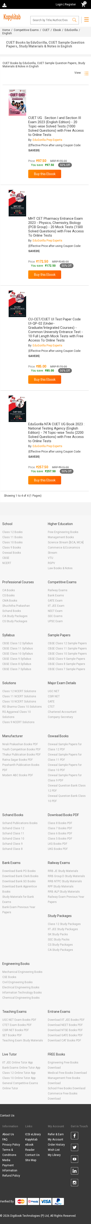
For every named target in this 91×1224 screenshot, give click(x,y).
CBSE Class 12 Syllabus (17, 643)
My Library (54, 1155)
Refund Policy (11, 1175)
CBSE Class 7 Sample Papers (66, 669)
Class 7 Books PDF (60, 828)
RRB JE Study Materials (63, 871)
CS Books (8, 595)
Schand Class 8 (12, 849)
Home (6, 30)
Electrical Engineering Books (20, 987)
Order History (56, 1144)
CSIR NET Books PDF (15, 1030)
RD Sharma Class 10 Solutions (22, 706)
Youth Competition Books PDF (21, 749)
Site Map (30, 1160)
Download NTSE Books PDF (65, 1030)
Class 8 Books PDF (60, 823)
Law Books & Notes (60, 568)
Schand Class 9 (12, 843)
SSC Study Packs (59, 939)
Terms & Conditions (9, 1152)
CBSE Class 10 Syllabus (17, 653)
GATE (51, 701)
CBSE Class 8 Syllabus (16, 664)
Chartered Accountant (62, 712)
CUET (45, 30)
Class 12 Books (12, 532)
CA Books (8, 590)
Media (6, 1160)
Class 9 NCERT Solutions (18, 722)
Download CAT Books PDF (64, 1040)
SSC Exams (55, 616)
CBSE (5, 558)
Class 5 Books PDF (60, 838)
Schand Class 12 (13, 828)
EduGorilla (71, 30)
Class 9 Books (11, 547)
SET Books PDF (12, 1035)
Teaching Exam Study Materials (22, 1040)
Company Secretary (60, 717)
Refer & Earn (56, 1134)
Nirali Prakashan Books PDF (20, 744)
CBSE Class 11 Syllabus (17, 648)
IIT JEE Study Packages (63, 929)
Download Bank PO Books (19, 871)
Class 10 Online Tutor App (18, 1078)
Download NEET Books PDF (65, 1025)
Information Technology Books (22, 992)
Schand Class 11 (13, 833)
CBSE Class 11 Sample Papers (67, 648)
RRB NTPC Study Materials (65, 881)
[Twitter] (74, 1148)
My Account (55, 1139)
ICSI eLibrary (33, 1134)
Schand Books (11, 611)
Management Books (61, 537)
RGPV (51, 563)
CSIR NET (54, 696)
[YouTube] (74, 1160)
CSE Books (9, 977)
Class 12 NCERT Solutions (19, 691)
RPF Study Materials (61, 886)
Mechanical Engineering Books (22, 972)
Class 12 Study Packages (64, 924)
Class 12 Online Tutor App (18, 1072)
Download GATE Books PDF (65, 1035)
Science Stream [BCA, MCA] (66, 542)
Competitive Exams (26, 30)
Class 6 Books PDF (60, 833)
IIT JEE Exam (56, 605)
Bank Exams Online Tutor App (21, 1067)
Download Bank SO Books (19, 881)
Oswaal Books (11, 552)
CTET (51, 706)
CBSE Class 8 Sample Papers (66, 664)
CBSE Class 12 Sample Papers (67, 643)
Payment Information (9, 1168)
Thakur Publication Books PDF (21, 754)
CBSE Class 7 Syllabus (16, 669)
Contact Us (7, 1115)
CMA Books (9, 600)
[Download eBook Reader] (4, 4)
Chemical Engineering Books (21, 997)
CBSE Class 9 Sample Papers (66, 658)
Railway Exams (57, 590)
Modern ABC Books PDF (17, 775)
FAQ (4, 1139)
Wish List (54, 1149)
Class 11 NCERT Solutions (19, 696)
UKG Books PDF (58, 849)
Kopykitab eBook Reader (31, 1144)
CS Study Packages (14, 621)
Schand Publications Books (20, 823)
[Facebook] (74, 1136)
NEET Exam (55, 611)
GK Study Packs (58, 934)
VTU (50, 558)
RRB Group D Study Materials (66, 876)
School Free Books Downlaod (66, 1088)
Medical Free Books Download (67, 1072)
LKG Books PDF (57, 843)
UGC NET (53, 691)
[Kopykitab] (11, 16)
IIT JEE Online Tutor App (17, 1062)
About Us (8, 1134)
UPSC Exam (55, 621)
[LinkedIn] (74, 1171)
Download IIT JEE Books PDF (66, 1019)
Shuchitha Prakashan (16, 605)
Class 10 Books (12, 542)
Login (59, 4)
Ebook (57, 30)
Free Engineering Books (63, 532)
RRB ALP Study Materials (64, 891)
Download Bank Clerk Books (20, 876)
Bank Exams (56, 595)
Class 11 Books (12, 537)
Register (70, 4)
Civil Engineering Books (17, 982)
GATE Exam (55, 600)
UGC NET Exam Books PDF (19, 1019)
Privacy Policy (11, 1144)
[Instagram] (74, 1183)
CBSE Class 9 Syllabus (16, 658)
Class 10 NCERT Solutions (19, 701)
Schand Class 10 (13, 838)
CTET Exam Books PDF (17, 1025)
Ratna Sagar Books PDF (17, 759)
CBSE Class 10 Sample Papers (67, 653)
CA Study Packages (15, 616)
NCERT (6, 563)
